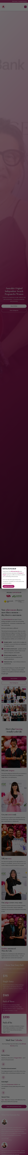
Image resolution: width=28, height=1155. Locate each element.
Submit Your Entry (8, 586)
